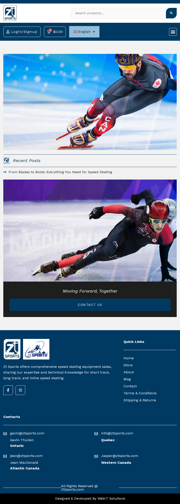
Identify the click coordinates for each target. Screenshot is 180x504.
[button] (173, 32)
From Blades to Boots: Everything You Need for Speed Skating (60, 172)
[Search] (171, 13)
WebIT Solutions (110, 498)
